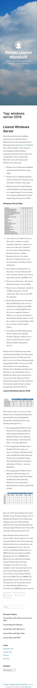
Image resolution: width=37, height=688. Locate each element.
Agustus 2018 (7, 652)
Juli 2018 (6, 655)
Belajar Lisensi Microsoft (18, 54)
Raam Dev (28, 687)
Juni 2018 (6, 659)
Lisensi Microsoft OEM (11, 637)
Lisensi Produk (20, 593)
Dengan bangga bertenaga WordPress (15, 684)
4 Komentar (9, 595)
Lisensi (9, 360)
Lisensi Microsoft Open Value (14, 633)
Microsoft (22, 145)
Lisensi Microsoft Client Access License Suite (17, 619)
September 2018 (8, 649)
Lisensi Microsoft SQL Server (14, 629)
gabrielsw (8, 593)
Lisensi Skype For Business (13, 624)
